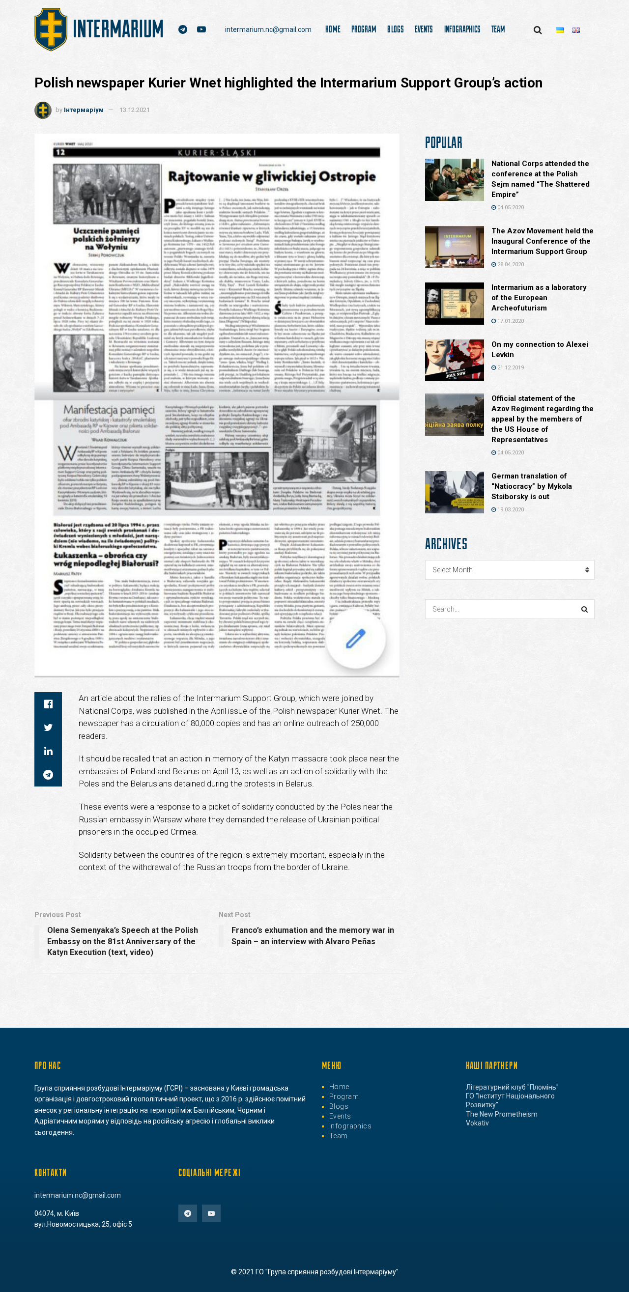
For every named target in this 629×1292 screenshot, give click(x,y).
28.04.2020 (510, 264)
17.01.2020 (510, 321)
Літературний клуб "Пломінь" (512, 1087)
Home (332, 29)
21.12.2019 (510, 368)
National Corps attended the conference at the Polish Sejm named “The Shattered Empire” (540, 179)
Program (364, 29)
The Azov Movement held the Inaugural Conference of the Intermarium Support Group (542, 241)
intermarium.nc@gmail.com (268, 29)
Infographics (462, 29)
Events (424, 29)
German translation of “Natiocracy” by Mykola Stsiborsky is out (531, 486)
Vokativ (477, 1123)
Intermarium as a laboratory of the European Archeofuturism (539, 297)
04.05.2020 (510, 207)
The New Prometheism (502, 1114)
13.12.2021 (134, 109)
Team (498, 29)
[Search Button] (585, 609)
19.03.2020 (510, 509)
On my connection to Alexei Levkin (539, 349)
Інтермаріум (84, 109)
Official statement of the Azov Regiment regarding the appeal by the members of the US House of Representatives (542, 419)
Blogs (395, 29)
